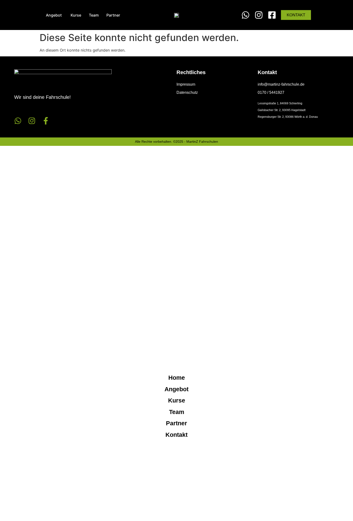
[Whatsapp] (18, 120)
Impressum (185, 84)
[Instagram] (32, 120)
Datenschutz (187, 92)
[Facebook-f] (45, 120)
